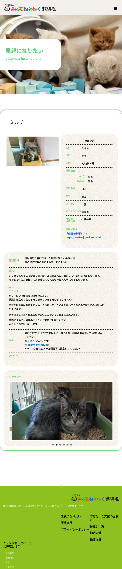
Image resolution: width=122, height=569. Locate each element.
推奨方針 (95, 539)
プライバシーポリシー (75, 529)
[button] (115, 8)
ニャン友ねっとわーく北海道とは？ (17, 544)
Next (108, 411)
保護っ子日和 (75, 233)
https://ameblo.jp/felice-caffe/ (83, 237)
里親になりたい (71, 516)
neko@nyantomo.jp (36, 344)
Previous (14, 411)
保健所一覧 (97, 526)
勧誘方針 (95, 532)
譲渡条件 (66, 522)
